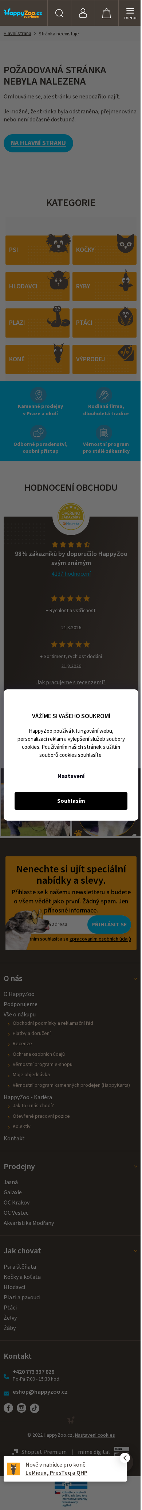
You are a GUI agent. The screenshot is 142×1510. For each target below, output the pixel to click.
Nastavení (71, 776)
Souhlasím (71, 801)
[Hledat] (59, 13)
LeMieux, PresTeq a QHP (56, 1473)
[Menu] (130, 13)
